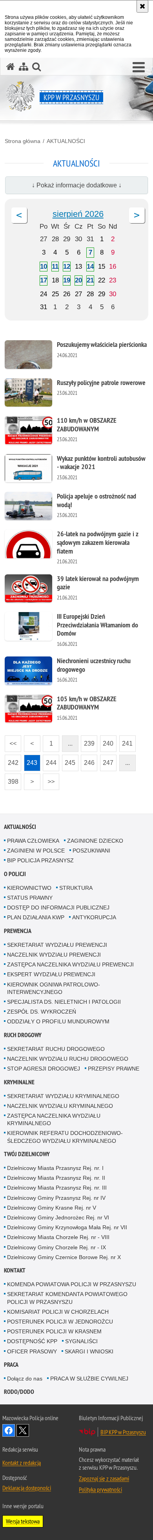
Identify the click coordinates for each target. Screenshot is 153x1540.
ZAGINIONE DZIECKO (95, 841)
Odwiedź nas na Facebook (8, 1430)
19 (66, 280)
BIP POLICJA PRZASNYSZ (40, 860)
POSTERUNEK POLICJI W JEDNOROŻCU (60, 1321)
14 (90, 266)
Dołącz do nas (24, 1378)
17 (43, 280)
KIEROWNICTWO (29, 888)
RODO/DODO (19, 1392)
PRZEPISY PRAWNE (113, 1068)
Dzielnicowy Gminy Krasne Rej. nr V (51, 1207)
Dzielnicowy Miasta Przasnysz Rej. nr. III (57, 1187)
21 (90, 280)
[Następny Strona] (137, 215)
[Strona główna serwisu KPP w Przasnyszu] (10, 67)
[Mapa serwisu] (23, 67)
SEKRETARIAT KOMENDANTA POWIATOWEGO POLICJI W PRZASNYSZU (67, 1298)
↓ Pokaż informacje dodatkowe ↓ (77, 185)
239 (88, 741)
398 (11, 779)
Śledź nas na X (22, 1430)
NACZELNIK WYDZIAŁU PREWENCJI (54, 955)
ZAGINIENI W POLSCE (36, 850)
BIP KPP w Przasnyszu (123, 1432)
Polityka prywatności (100, 1489)
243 (31, 760)
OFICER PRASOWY (32, 1351)
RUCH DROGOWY (23, 1035)
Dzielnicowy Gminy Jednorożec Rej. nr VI (58, 1217)
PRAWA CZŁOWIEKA (33, 841)
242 (11, 760)
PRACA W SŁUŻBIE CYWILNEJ (89, 1378)
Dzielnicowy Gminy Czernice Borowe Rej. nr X (64, 1257)
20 (78, 280)
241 (126, 741)
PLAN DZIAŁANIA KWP (35, 917)
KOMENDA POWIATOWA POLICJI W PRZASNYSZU (71, 1284)
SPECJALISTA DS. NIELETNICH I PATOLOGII (64, 1002)
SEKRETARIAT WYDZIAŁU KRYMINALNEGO (63, 1096)
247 (107, 760)
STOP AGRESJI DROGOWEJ (43, 1068)
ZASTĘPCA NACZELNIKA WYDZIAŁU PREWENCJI (70, 964)
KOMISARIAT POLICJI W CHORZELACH (58, 1312)
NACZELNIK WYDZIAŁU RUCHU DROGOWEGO (67, 1059)
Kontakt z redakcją (21, 1463)
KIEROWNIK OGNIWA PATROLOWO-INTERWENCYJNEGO (53, 988)
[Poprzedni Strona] (19, 215)
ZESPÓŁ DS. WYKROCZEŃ (41, 1011)
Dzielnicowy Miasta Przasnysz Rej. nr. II (56, 1178)
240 (107, 741)
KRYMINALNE (19, 1082)
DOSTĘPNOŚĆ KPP (32, 1341)
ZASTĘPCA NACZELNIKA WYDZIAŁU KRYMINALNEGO (53, 1119)
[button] (139, 67)
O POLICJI (15, 874)
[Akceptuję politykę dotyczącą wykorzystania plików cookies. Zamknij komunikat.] (142, 6)
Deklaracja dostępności (26, 1488)
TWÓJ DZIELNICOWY (27, 1154)
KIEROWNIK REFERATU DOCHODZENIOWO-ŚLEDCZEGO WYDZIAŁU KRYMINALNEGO (65, 1137)
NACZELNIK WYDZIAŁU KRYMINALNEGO (60, 1106)
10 (43, 266)
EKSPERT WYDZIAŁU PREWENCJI (51, 974)
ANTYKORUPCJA (94, 917)
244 (49, 760)
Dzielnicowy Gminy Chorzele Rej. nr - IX (56, 1247)
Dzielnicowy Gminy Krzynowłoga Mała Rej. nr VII (67, 1227)
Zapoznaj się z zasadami (104, 1478)
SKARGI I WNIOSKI (89, 1351)
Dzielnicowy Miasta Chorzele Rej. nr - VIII (58, 1237)
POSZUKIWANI (91, 850)
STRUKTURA (76, 888)
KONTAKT (15, 1270)
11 (55, 266)
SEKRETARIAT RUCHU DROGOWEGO (56, 1049)
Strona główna (22, 141)
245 (69, 760)
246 (88, 760)
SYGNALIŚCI (81, 1341)
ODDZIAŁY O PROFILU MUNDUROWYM (58, 1021)
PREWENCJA (17, 931)
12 (66, 266)
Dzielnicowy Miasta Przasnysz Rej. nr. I (55, 1168)
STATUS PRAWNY (30, 898)
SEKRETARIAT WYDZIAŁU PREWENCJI (57, 945)
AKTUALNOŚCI (66, 141)
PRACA (11, 1364)
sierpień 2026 (78, 214)
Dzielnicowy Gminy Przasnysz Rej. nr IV (56, 1198)
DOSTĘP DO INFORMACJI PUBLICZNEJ (58, 907)
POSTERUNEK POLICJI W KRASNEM (54, 1331)
